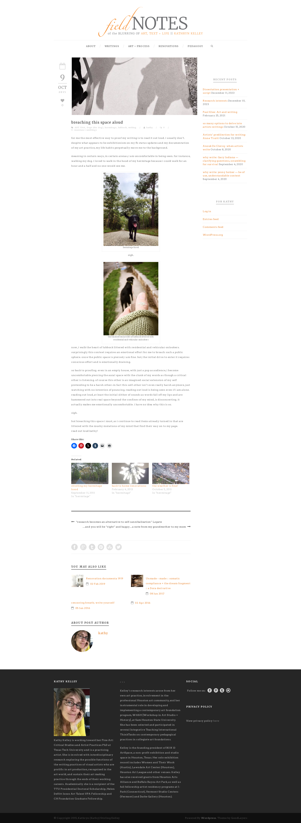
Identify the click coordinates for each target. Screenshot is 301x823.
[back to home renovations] (130, 473)
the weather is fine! (165, 485)
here (216, 720)
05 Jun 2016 (82, 608)
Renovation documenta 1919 (104, 578)
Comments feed (213, 227)
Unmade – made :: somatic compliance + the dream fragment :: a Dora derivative (168, 583)
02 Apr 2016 (142, 602)
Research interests (215, 100)
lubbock (122, 127)
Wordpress (208, 818)
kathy (149, 127)
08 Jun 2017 (157, 593)
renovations (169, 46)
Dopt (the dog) (95, 127)
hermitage (111, 127)
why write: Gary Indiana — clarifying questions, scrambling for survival (224, 161)
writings (112, 46)
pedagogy (195, 46)
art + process (139, 46)
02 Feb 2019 (97, 583)
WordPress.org (213, 234)
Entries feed (211, 219)
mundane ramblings (85, 130)
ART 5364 (80, 127)
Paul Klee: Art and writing (220, 112)
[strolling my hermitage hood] (89, 473)
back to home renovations (129, 485)
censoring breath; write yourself (92, 602)
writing (132, 127)
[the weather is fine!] (170, 473)
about (91, 46)
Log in (207, 211)
